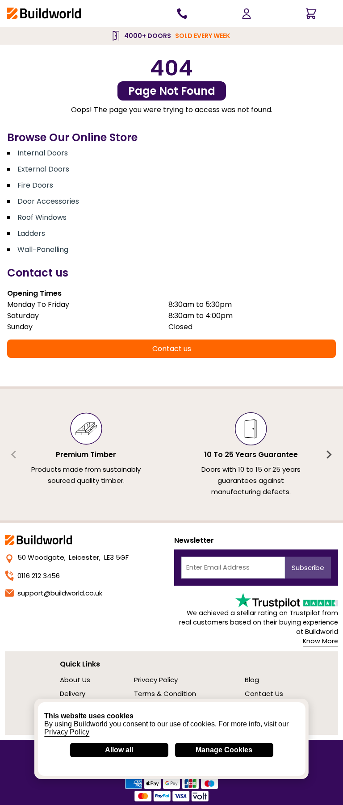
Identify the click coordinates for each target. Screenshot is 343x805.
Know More (320, 641)
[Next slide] (329, 455)
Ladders (31, 233)
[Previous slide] (14, 455)
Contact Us (264, 693)
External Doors (43, 169)
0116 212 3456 (38, 575)
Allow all (119, 750)
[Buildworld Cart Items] (311, 13)
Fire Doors (35, 185)
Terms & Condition (165, 693)
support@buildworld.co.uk (59, 593)
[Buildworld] (44, 13)
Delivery (72, 693)
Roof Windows (42, 217)
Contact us (171, 349)
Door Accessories (48, 201)
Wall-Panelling (42, 249)
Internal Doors (42, 153)
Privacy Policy (156, 679)
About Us (75, 679)
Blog (252, 679)
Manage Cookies (224, 750)
